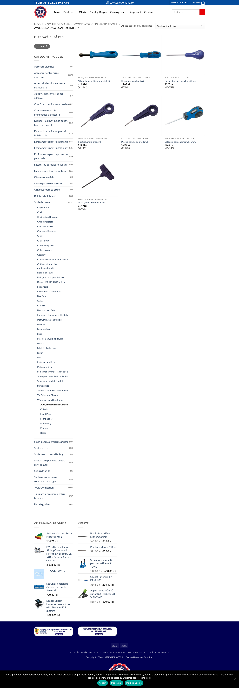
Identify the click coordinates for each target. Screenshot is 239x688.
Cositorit (41, 254)
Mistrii (40, 343)
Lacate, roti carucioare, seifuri (50, 164)
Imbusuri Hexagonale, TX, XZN (52, 315)
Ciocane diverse (45, 226)
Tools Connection (44, 487)
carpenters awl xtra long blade (180, 81)
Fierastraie (42, 286)
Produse (68, 11)
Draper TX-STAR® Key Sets (51, 282)
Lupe (39, 333)
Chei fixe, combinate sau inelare (51, 104)
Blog (72, 652)
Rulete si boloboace (45, 195)
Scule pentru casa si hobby (48, 454)
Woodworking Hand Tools (95, 24)
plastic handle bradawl (89, 141)
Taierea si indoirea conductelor (52, 390)
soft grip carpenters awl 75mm (180, 141)
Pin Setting (45, 423)
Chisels (44, 409)
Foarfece (41, 296)
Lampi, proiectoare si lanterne (50, 170)
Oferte (82, 11)
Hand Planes (46, 414)
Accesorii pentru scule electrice (46, 75)
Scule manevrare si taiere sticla (52, 371)
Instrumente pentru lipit (49, 319)
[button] (179, 2)
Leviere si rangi (44, 329)
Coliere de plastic (46, 245)
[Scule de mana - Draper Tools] (40, 12)
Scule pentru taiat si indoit (50, 381)
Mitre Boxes (46, 418)
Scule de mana (58, 24)
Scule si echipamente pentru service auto (49, 462)
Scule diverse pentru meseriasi (51, 441)
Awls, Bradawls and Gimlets (54, 404)
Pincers (44, 428)
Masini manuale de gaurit (50, 338)
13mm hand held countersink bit (94, 81)
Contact (148, 11)
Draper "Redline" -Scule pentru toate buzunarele (51, 122)
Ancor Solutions (145, 657)
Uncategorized (42, 504)
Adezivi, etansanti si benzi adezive (48, 95)
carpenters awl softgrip (133, 81)
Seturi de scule (42, 470)
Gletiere (41, 305)
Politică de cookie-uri (157, 652)
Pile (39, 357)
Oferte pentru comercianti (48, 183)
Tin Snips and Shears (47, 395)
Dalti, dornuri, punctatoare (50, 277)
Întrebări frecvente (89, 652)
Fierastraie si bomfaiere (49, 291)
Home (38, 24)
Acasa (56, 11)
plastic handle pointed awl (134, 141)
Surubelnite (43, 385)
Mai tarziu (116, 683)
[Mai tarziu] (235, 680)
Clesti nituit (43, 240)
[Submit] (202, 12)
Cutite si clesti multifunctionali (52, 259)
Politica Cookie (134, 683)
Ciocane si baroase (46, 231)
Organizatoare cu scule (47, 189)
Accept (102, 683)
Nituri (40, 352)
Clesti (40, 235)
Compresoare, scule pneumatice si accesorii (47, 112)
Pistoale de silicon (46, 362)
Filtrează (42, 46)
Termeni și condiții (114, 652)
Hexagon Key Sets (46, 310)
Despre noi (135, 11)
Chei (39, 212)
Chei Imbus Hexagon (47, 217)
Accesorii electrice (44, 66)
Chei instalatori (45, 221)
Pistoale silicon (45, 367)
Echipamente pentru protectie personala (51, 156)
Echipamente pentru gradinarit (51, 147)
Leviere (41, 324)
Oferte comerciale (44, 177)
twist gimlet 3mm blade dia (92, 202)
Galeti (40, 300)
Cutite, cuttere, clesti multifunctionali (47, 266)
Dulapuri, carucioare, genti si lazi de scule (50, 133)
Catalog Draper (98, 11)
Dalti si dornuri (45, 272)
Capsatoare (43, 207)
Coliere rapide (44, 250)
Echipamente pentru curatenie (51, 141)
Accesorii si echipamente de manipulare (49, 85)
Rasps (43, 432)
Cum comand (134, 652)
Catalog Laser (118, 11)
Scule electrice (42, 447)
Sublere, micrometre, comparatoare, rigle (45, 479)
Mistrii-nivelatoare (46, 348)
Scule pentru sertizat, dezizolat (52, 376)
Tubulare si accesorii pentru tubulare (49, 496)
